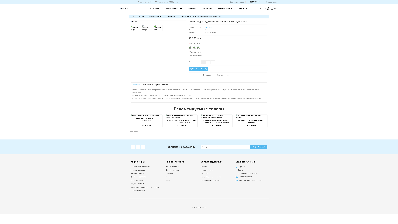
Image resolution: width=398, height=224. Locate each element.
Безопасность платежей (140, 167)
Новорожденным (225, 8)
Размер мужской (195, 52)
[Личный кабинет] (268, 8)
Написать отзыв (223, 75)
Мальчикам (207, 8)
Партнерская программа (210, 180)
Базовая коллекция (174, 8)
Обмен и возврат (137, 180)
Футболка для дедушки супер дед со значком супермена (200, 17)
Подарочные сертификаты (211, 177)
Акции (168, 180)
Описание (136, 85)
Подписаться (258, 147)
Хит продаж (154, 8)
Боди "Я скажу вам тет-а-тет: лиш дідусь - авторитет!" (181, 121)
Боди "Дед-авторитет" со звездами (146, 119)
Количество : (193, 62)
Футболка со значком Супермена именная (252, 121)
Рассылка (169, 177)
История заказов (172, 170)
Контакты (204, 167)
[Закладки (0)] (265, 8)
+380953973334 (255, 2)
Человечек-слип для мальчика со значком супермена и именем (217, 121)
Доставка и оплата (237, 2)
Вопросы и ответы (138, 170)
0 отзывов (207, 75)
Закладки (169, 173)
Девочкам (192, 8)
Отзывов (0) (148, 85)
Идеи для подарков (155, 17)
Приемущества (161, 85)
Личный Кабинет (172, 167)
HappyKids (208, 27)
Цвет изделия (195, 44)
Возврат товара (272, 2)
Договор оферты (137, 173)
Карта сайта (206, 173)
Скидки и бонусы (137, 184)
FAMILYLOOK (243, 8)
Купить (195, 69)
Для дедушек (170, 17)
